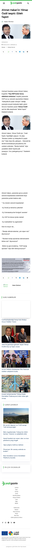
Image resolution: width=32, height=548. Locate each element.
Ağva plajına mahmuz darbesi (13, 445)
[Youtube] (14, 523)
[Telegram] (19, 52)
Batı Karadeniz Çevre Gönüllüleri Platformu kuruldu (14, 457)
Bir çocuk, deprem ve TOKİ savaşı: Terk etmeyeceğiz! (15, 426)
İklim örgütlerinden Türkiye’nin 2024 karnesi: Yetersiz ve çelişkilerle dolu (15, 433)
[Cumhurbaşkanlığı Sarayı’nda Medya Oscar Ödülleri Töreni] (16, 309)
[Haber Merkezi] (3, 21)
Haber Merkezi (8, 21)
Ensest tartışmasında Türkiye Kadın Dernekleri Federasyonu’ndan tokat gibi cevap (15, 396)
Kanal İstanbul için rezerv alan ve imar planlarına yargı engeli (16, 439)
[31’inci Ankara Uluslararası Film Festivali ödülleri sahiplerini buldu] (16, 359)
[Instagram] (6, 523)
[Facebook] (12, 52)
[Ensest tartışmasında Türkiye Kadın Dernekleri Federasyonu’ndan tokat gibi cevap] (16, 383)
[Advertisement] (16, 72)
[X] (16, 52)
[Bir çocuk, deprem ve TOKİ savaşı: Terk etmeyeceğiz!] (16, 415)
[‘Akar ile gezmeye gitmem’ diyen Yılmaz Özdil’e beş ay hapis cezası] (16, 334)
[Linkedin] (23, 52)
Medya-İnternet (11, 47)
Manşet (3, 47)
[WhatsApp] (8, 52)
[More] (27, 52)
